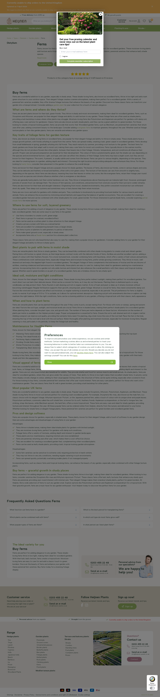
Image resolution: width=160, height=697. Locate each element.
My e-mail (63, 48)
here (75, 355)
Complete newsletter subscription (80, 61)
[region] (80, 348)
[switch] (152, 688)
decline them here (85, 353)
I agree (65, 56)
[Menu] (156, 676)
